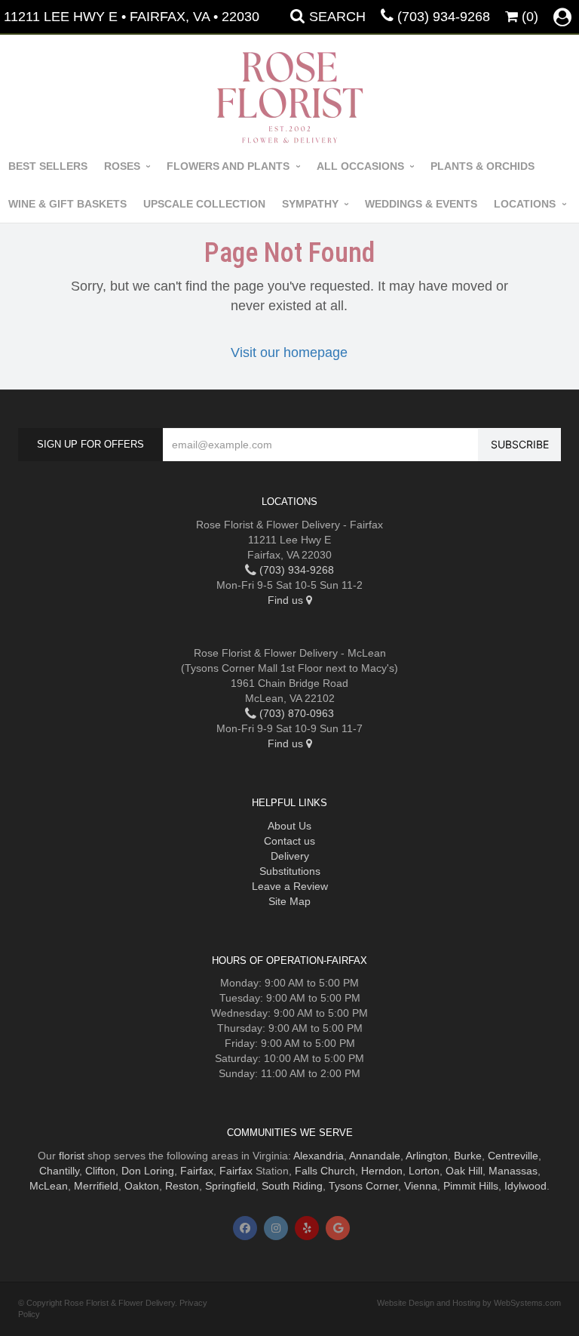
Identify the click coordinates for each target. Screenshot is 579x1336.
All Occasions (360, 166)
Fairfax (196, 1171)
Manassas (513, 1171)
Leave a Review (290, 886)
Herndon (382, 1171)
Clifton (100, 1171)
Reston (182, 1186)
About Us (289, 826)
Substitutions (289, 871)
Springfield (230, 1186)
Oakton (141, 1186)
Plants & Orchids (482, 166)
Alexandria (318, 1156)
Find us (287, 600)
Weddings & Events (421, 204)
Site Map (289, 901)
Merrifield (96, 1186)
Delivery (290, 856)
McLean (48, 1186)
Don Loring (147, 1171)
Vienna (420, 1186)
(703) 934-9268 (443, 16)
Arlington (427, 1156)
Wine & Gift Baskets (67, 204)
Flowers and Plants (228, 166)
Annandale (374, 1156)
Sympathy (310, 204)
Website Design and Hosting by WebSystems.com (469, 1302)
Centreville (513, 1156)
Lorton (424, 1171)
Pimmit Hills (470, 1186)
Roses (122, 166)
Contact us (289, 841)
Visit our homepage (289, 352)
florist (71, 1156)
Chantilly (59, 1171)
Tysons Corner (363, 1186)
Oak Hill (464, 1171)
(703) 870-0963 (295, 713)
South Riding (292, 1186)
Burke (468, 1156)
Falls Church (325, 1171)
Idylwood (525, 1186)
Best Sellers (47, 166)
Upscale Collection (204, 204)
